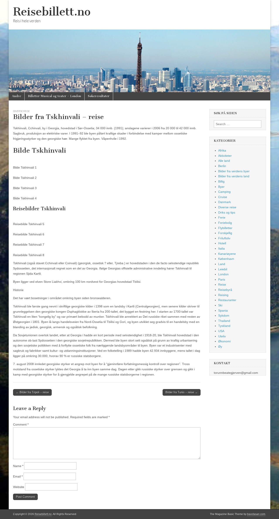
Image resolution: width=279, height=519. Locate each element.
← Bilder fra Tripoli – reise (32, 392)
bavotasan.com (256, 514)
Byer (221, 186)
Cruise (222, 197)
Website (18, 487)
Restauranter (227, 300)
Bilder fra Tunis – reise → (181, 392)
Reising (223, 295)
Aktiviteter (225, 155)
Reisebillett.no (51, 11)
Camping (224, 191)
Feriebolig (225, 222)
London (223, 274)
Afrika (222, 150)
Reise (222, 284)
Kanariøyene (227, 253)
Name (18, 466)
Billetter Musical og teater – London (54, 96)
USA (221, 331)
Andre (16, 96)
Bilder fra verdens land (233, 176)
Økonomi (224, 341)
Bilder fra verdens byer (234, 171)
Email (18, 476)
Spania (223, 310)
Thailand (224, 320)
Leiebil (222, 269)
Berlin (222, 166)
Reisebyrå (225, 289)
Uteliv (222, 336)
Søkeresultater (99, 96)
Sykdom (223, 315)
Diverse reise (21, 111)
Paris (221, 279)
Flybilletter (225, 228)
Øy (220, 346)
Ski (220, 305)
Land (221, 264)
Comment (21, 424)
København (226, 258)
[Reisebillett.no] (139, 46)
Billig (221, 181)
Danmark (224, 202)
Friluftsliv (224, 238)
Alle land (224, 160)
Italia (221, 248)
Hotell (222, 243)
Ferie (221, 217)
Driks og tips (226, 212)
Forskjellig (225, 233)
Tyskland (224, 326)
